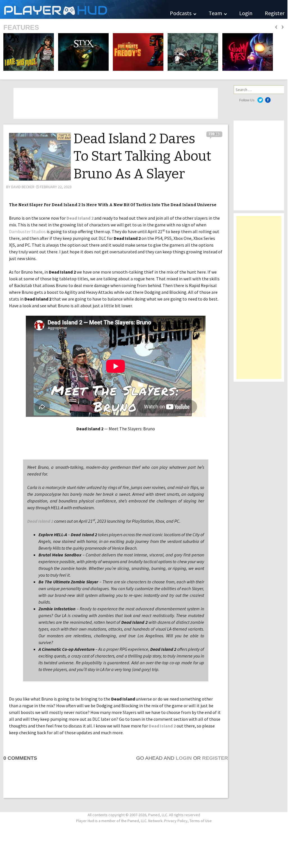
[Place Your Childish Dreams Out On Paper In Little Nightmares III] (191, 51)
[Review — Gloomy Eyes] (246, 51)
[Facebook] (268, 100)
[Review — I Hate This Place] (28, 51)
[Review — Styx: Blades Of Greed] (82, 51)
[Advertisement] (258, 300)
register (215, 758)
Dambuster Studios (27, 231)
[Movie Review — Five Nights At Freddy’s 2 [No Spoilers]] (136, 51)
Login (245, 13)
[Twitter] (260, 100)
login (184, 758)
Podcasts (181, 13)
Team (216, 13)
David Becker (23, 186)
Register (274, 13)
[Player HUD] (84, 9)
